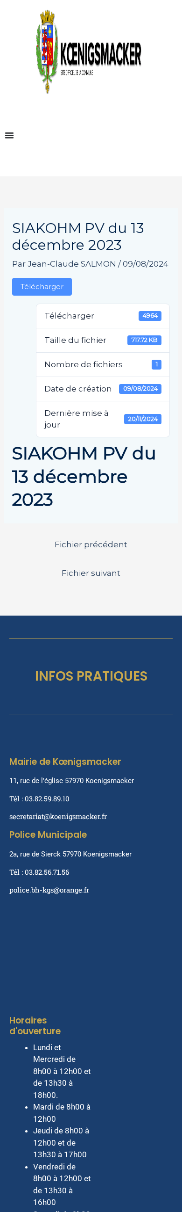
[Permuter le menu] (9, 135)
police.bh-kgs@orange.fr (49, 889)
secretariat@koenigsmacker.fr (58, 816)
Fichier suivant (91, 573)
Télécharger (42, 287)
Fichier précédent (91, 544)
